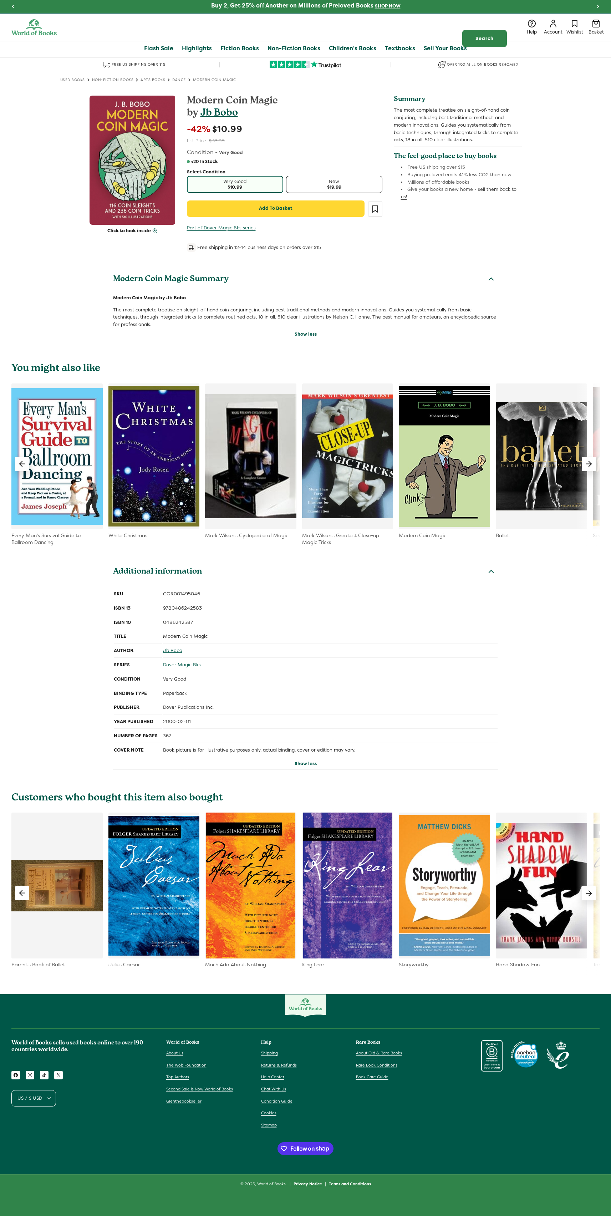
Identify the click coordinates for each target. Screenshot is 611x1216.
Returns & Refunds (279, 1065)
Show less (306, 334)
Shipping (269, 1053)
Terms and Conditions (350, 1183)
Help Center (272, 1077)
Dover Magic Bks (182, 664)
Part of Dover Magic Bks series (221, 227)
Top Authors (177, 1077)
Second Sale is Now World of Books (199, 1089)
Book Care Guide (372, 1077)
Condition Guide (276, 1101)
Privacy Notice (308, 1183)
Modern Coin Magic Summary (171, 280)
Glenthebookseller (184, 1101)
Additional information (157, 572)
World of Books (272, 1184)
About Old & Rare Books (379, 1053)
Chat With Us (273, 1089)
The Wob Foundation (186, 1065)
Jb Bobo (219, 113)
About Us (174, 1053)
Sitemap (269, 1125)
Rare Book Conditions (376, 1065)
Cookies (268, 1113)
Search (484, 38)
